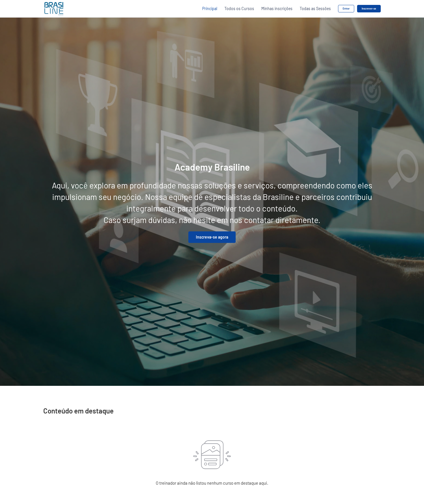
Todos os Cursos (239, 8)
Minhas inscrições (276, 8)
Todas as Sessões (315, 8)
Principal (209, 8)
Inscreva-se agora (212, 237)
